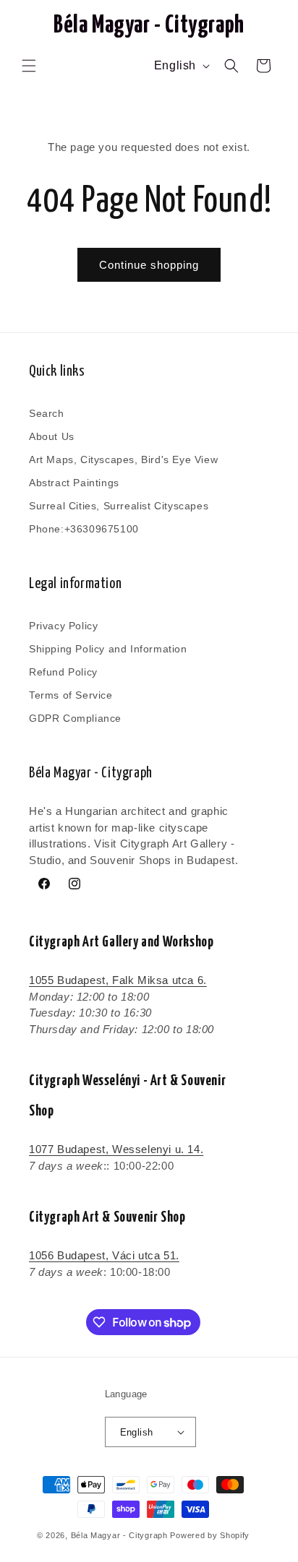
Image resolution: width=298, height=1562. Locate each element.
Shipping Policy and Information (108, 649)
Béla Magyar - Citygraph (119, 1535)
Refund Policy (63, 672)
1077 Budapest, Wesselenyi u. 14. (116, 1149)
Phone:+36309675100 (84, 529)
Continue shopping (149, 265)
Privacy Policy (63, 625)
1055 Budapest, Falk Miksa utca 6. (118, 980)
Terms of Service (71, 695)
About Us (51, 436)
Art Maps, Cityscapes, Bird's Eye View (123, 459)
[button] (29, 66)
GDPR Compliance (75, 718)
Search (46, 413)
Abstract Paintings (74, 482)
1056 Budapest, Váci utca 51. (104, 1255)
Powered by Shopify (210, 1535)
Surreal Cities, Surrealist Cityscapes (118, 506)
